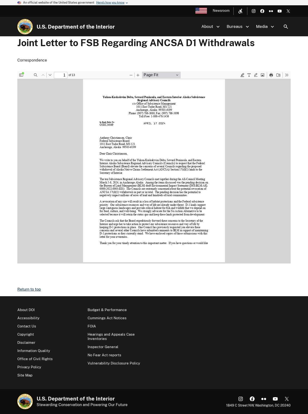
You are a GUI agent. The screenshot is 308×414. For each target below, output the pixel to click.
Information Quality (33, 351)
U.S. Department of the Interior (76, 27)
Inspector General (103, 347)
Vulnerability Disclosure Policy (114, 363)
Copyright (25, 334)
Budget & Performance (107, 310)
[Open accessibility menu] (240, 11)
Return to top (29, 289)
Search (286, 26)
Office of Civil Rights (35, 359)
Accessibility (28, 318)
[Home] (25, 26)
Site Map (24, 375)
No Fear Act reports (104, 355)
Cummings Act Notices (107, 318)
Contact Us (26, 326)
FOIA (92, 326)
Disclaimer (26, 342)
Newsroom (221, 10)
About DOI (26, 310)
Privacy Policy (29, 367)
